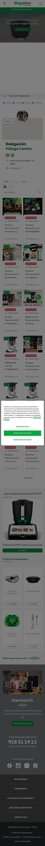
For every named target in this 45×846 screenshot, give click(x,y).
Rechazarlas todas (22, 426)
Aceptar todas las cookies (22, 433)
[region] (22, 423)
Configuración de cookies (23, 439)
